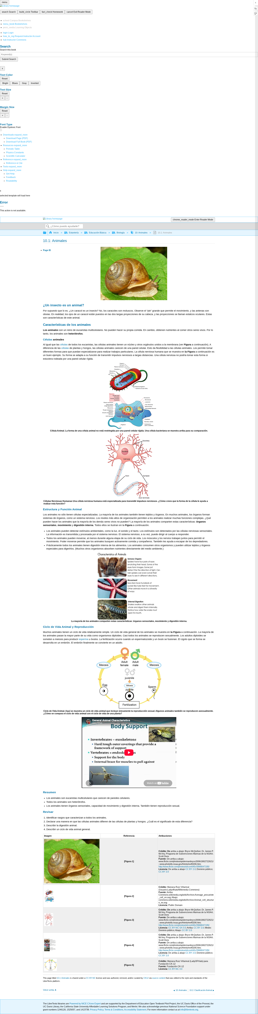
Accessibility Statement (135, 1009)
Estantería (73, 233)
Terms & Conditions (114, 1009)
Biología (120, 233)
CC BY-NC (91, 978)
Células (47, 339)
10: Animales (141, 233)
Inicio (56, 233)
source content (158, 978)
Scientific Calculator (15, 156)
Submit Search (9, 59)
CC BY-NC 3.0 (175, 969)
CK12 (146, 978)
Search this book (8, 50)
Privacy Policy (96, 1009)
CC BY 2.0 (190, 869)
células (64, 344)
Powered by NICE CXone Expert (85, 1003)
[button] (11, 177)
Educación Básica (97, 233)
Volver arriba (48, 990)
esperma (83, 639)
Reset (5, 78)
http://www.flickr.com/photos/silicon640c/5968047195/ (184, 866)
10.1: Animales (63, 978)
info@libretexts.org (189, 1009)
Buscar (48, 226)
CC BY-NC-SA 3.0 (177, 928)
